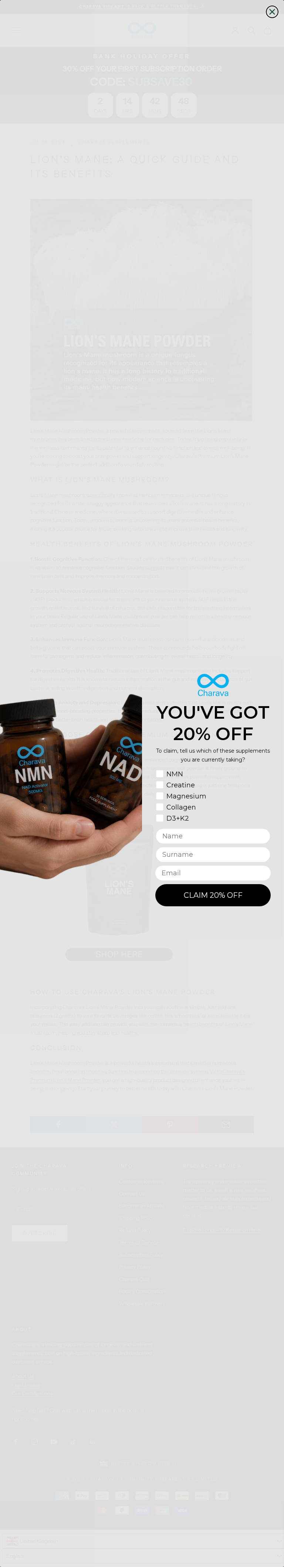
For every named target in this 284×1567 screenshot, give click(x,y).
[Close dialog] (272, 12)
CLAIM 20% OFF (213, 895)
